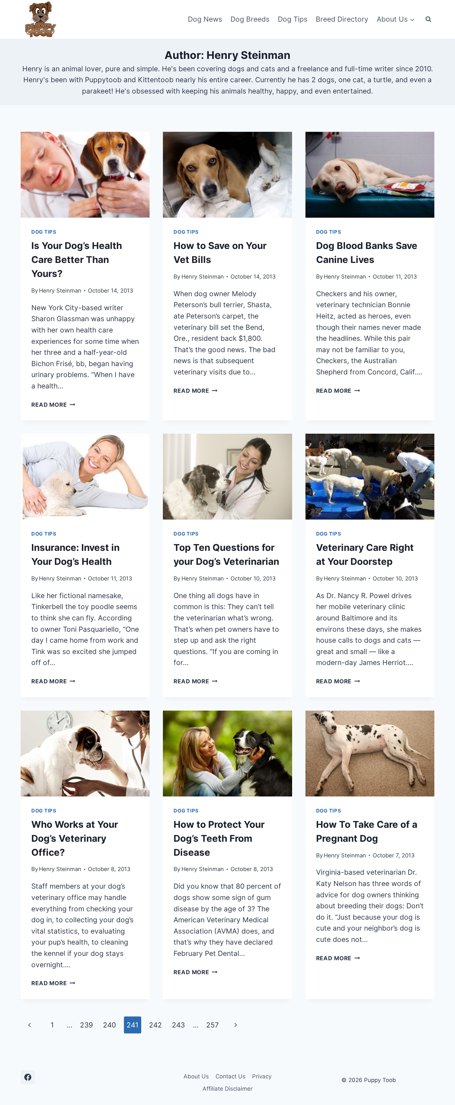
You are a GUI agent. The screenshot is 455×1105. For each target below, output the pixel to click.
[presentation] (85, 175)
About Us (196, 1076)
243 (178, 1025)
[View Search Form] (428, 19)
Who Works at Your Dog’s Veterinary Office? (74, 838)
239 (86, 1025)
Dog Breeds (249, 19)
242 (155, 1025)
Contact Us (230, 1076)
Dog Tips (292, 19)
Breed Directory (342, 19)
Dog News (205, 19)
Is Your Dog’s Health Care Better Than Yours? (76, 259)
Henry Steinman (60, 290)
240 (109, 1025)
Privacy (261, 1076)
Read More (53, 404)
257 (212, 1025)
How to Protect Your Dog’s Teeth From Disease (219, 838)
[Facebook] (28, 1077)
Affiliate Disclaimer (227, 1088)
